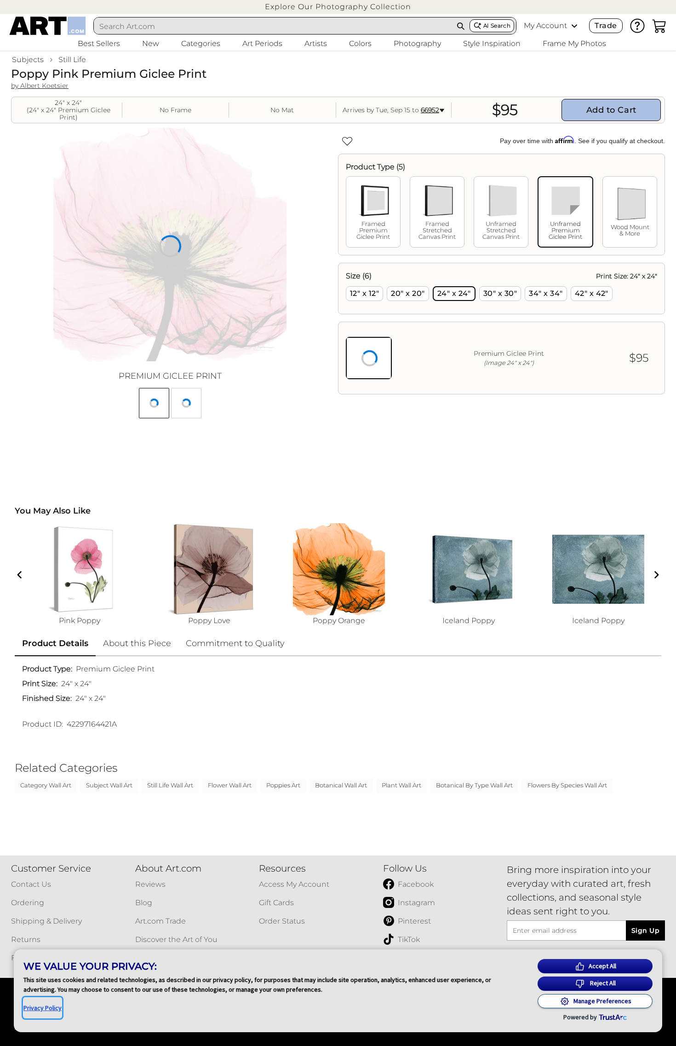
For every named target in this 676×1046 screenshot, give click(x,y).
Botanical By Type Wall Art (474, 785)
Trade (606, 25)
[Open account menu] (574, 26)
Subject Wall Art (109, 785)
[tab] (373, 212)
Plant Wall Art (401, 785)
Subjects (28, 59)
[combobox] (273, 26)
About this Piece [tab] (137, 643)
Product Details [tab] (55, 643)
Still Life (72, 59)
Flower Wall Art (230, 785)
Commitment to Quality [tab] (235, 643)
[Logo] (47, 26)
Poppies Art (283, 785)
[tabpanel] (501, 328)
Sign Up (645, 930)
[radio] (364, 293)
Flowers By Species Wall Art (567, 785)
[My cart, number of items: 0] (659, 25)
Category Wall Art (45, 785)
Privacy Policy (42, 1008)
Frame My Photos (574, 43)
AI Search (496, 25)
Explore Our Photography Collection (338, 6)
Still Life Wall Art (170, 785)
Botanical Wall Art (341, 785)
